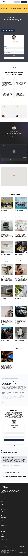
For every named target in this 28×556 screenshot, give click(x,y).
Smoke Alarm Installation (4, 529)
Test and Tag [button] (3, 324)
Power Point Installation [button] (19, 283)
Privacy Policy (2, 511)
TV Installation (2, 522)
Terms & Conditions (3, 509)
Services (2, 501)
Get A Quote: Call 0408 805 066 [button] (7, 30)
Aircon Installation (3, 536)
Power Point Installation (4, 523)
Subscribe (21, 546)
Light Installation (3, 531)
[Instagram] (26, 492)
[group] (7, 111)
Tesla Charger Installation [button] (19, 348)
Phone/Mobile (5, 50)
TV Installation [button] (4, 303)
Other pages (2, 541)
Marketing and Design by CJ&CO (23, 552)
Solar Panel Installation (4, 534)
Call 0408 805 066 (24, 1)
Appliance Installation (3, 527)
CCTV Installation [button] (18, 303)
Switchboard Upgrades (4, 525)
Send (14, 55)
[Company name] (3, 2)
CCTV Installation (3, 515)
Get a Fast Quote (16, 1)
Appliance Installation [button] (18, 260)
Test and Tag (2, 520)
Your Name (5, 46)
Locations (2, 506)
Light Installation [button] (4, 217)
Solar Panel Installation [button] (19, 216)
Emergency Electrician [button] (5, 346)
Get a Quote (2, 504)
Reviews (2, 499)
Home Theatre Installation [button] (5, 370)
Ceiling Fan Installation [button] (19, 239)
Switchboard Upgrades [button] (5, 283)
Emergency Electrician (3, 517)
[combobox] (4, 52)
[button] (1, 111)
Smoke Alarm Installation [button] (5, 261)
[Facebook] (24, 492)
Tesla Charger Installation (4, 539)
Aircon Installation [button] (4, 239)
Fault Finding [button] (17, 325)
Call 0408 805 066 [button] (14, 427)
